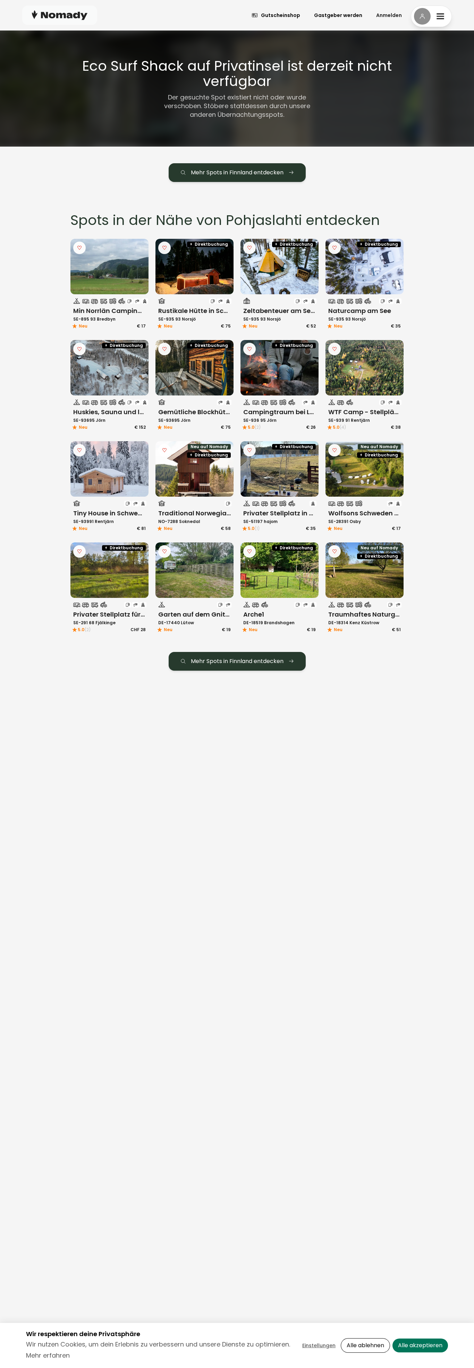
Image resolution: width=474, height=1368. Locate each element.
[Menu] (431, 16)
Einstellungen (319, 1345)
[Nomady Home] (59, 15)
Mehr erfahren (48, 1355)
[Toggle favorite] (79, 248)
